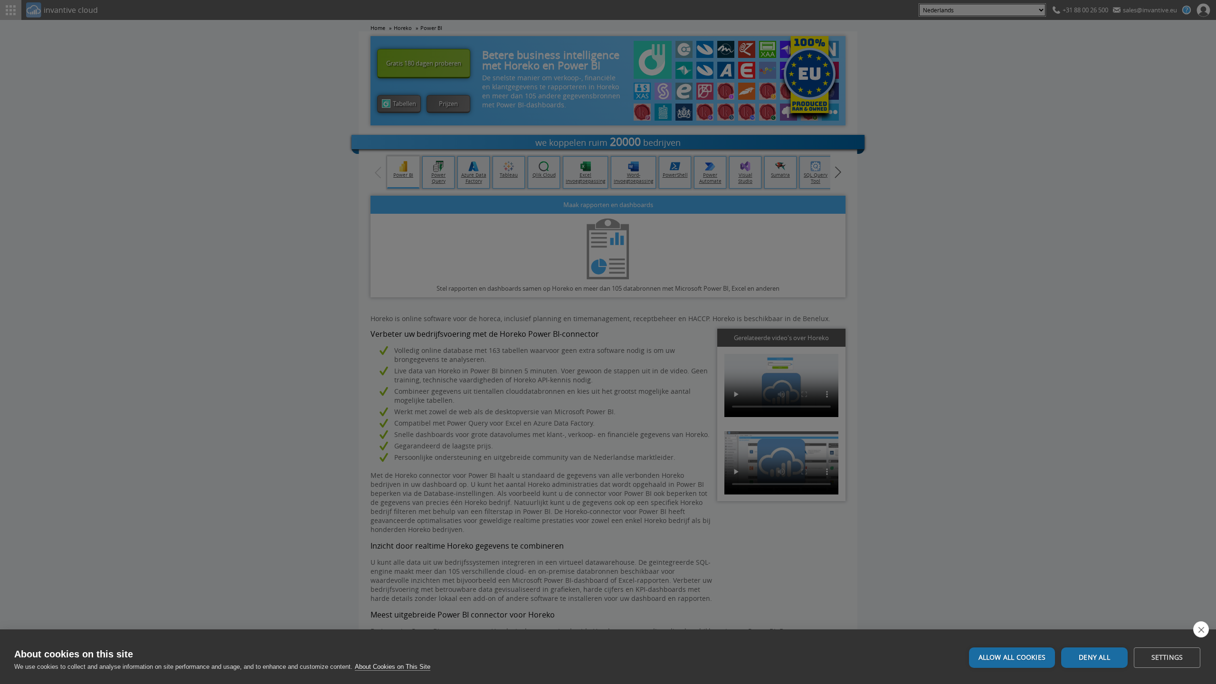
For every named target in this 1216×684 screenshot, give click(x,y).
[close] (1201, 629)
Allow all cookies (1011, 657)
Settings (1167, 657)
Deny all (1094, 657)
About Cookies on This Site (392, 666)
